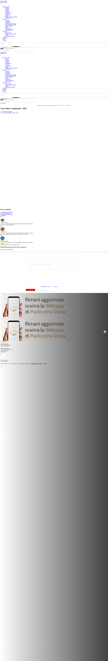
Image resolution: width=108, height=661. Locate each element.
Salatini (7, 35)
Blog (4, 39)
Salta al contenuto (4, 1)
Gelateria (5, 38)
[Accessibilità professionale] (105, 332)
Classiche (7, 20)
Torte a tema (8, 28)
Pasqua (7, 27)
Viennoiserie (8, 14)
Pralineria (5, 37)
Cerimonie (8, 22)
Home (38, 105)
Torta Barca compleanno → (5, 213)
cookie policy (55, 286)
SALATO (5, 31)
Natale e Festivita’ (9, 25)
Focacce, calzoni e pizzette (11, 33)
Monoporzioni (8, 12)
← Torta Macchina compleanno (6, 212)
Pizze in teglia (8, 32)
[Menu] (1, 3)
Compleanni (8, 21)
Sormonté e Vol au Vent (10, 36)
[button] (1, 48)
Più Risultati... (7, 50)
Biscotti (7, 7)
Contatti (4, 40)
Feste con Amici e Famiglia (11, 24)
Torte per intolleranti (10, 29)
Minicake (7, 11)
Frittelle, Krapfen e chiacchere (11, 16)
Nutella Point (8, 18)
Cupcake (7, 10)
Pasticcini (7, 13)
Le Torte (4, 19)
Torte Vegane (8, 30)
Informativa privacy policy (45, 286)
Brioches (7, 9)
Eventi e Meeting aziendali (11, 23)
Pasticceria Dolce (6, 6)
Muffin (7, 15)
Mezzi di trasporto (55, 105)
